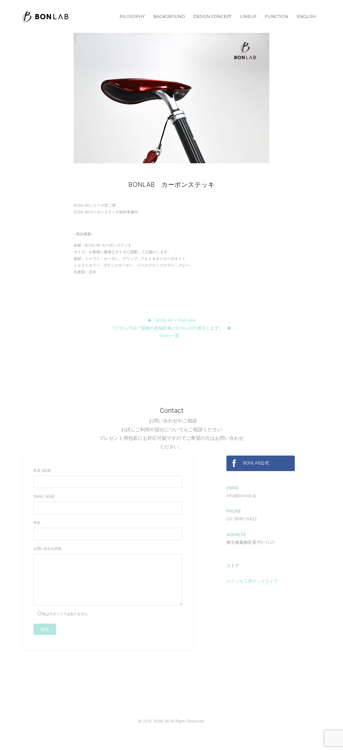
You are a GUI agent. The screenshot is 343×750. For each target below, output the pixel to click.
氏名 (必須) (42, 470)
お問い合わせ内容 (47, 548)
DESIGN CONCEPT (212, 16)
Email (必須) (44, 496)
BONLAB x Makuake (176, 320)
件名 (36, 522)
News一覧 (169, 335)
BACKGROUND (169, 16)
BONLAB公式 (255, 462)
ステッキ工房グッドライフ (252, 581)
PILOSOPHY (132, 16)
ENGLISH (306, 16)
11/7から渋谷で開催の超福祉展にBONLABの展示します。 (167, 328)
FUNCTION (276, 16)
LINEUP (248, 16)
